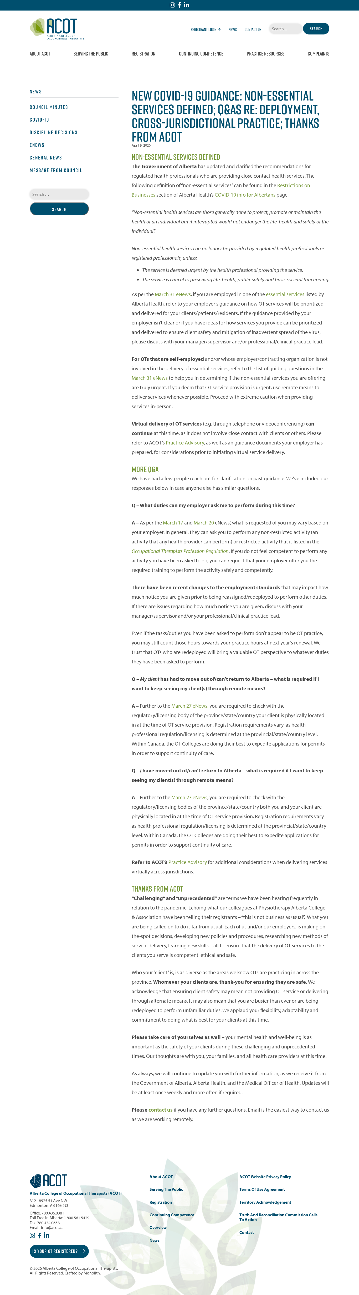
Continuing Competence (201, 53)
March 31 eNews (173, 294)
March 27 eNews (189, 705)
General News (46, 157)
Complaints (318, 53)
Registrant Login (204, 29)
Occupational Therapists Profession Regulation (180, 551)
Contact (246, 1232)
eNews (37, 145)
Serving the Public (91, 53)
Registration (143, 53)
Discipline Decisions (54, 132)
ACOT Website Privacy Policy (265, 1176)
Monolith (92, 1273)
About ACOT (40, 53)
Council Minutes (49, 107)
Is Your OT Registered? (55, 1251)
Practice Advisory (185, 442)
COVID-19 (39, 119)
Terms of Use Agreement (262, 1189)
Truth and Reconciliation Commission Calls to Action (278, 1217)
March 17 (173, 522)
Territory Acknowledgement (265, 1202)
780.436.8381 (53, 1213)
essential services (285, 294)
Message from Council (56, 170)
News (233, 29)
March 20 (204, 522)
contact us (160, 1109)
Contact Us (253, 29)
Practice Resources (265, 53)
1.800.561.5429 (76, 1217)
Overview (158, 1227)
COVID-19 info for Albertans (245, 194)
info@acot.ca (52, 1227)
